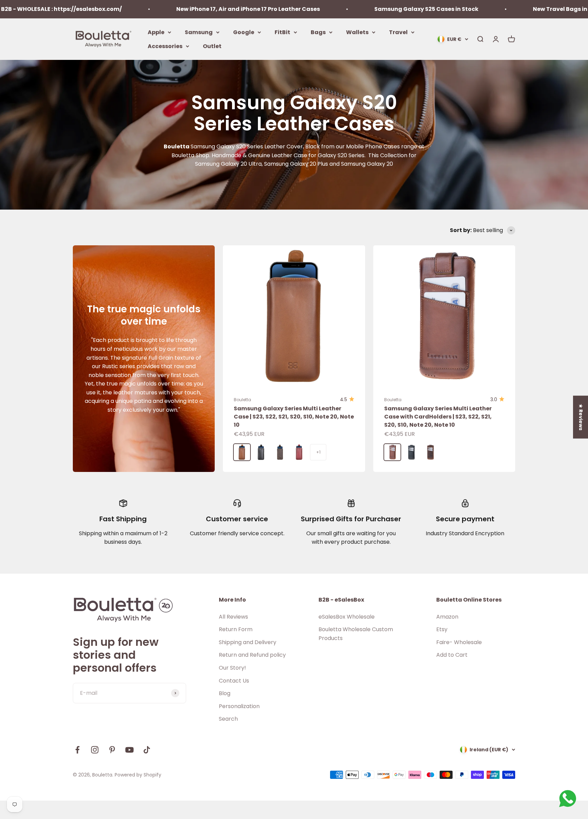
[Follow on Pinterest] (112, 749)
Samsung (199, 32)
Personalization (239, 706)
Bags (318, 32)
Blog (224, 693)
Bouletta (242, 400)
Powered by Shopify (138, 774)
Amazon (447, 617)
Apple (156, 32)
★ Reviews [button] (580, 417)
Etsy (441, 629)
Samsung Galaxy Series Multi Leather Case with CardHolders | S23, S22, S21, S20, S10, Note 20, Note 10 (438, 417)
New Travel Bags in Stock (530, 9)
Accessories (165, 46)
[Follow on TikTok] (146, 749)
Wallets (357, 32)
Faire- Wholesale (459, 642)
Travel (398, 32)
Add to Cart (452, 655)
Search (228, 719)
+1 (318, 452)
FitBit (282, 32)
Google (243, 32)
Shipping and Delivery (247, 642)
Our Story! (232, 668)
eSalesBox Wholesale (346, 617)
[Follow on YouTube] (129, 749)
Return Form (235, 629)
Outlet (212, 46)
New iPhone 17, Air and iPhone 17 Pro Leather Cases (209, 9)
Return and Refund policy (252, 655)
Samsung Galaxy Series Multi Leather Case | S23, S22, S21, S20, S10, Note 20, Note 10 (294, 417)
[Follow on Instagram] (94, 749)
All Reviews (233, 617)
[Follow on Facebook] (77, 749)
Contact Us (234, 681)
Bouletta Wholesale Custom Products (355, 633)
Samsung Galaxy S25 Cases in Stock (387, 9)
